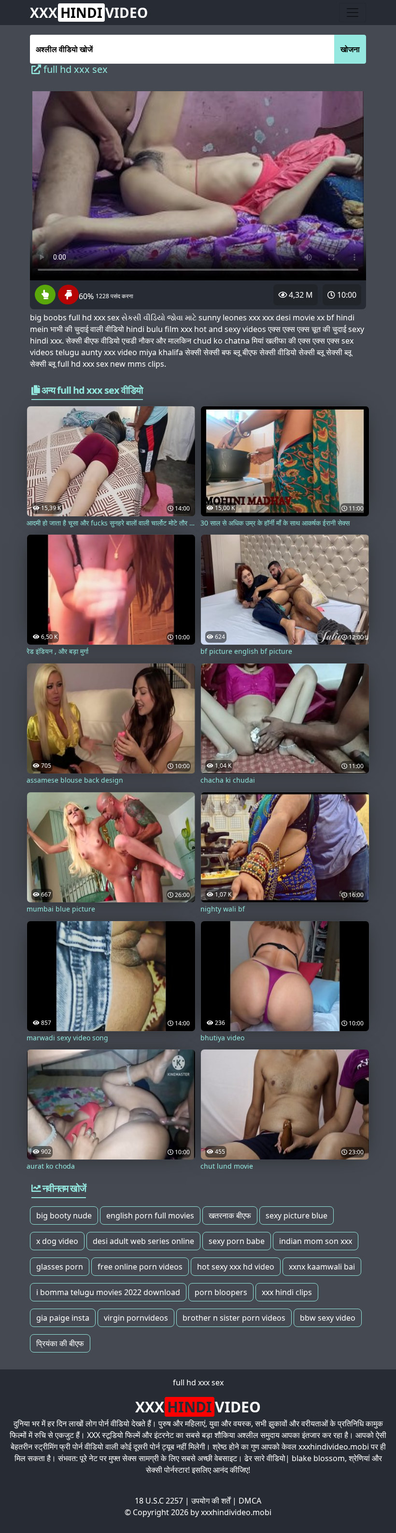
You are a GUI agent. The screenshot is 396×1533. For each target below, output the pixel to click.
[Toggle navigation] (352, 12)
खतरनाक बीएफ (230, 1215)
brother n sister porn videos (234, 1317)
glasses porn (59, 1266)
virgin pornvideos (136, 1317)
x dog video (57, 1241)
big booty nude (64, 1215)
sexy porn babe (237, 1241)
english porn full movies (150, 1215)
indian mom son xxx (315, 1241)
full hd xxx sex (198, 1382)
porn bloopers (221, 1292)
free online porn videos (140, 1266)
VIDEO (89, 12)
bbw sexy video (327, 1317)
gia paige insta (62, 1317)
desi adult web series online (143, 1241)
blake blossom (318, 1458)
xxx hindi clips (287, 1292)
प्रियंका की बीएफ (60, 1343)
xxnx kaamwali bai (322, 1266)
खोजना (350, 49)
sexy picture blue (296, 1215)
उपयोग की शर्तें (210, 1500)
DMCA (250, 1500)
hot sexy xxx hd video (235, 1266)
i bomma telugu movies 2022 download (108, 1292)
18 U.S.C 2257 (159, 1500)
